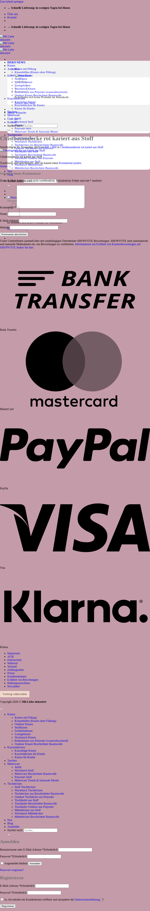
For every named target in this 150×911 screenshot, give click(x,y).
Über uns (12, 14)
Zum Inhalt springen (11, 1)
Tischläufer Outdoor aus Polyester (34, 806)
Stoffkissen (21, 727)
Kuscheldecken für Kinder (30, 105)
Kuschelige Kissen (25, 750)
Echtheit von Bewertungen (22, 679)
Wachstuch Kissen (25, 737)
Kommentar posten (70, 163)
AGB (10, 656)
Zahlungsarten (15, 669)
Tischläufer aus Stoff (26, 800)
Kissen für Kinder (25, 108)
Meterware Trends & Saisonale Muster (36, 131)
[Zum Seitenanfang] (1, 709)
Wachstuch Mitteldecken (29, 813)
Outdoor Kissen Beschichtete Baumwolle (38, 95)
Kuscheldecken (16, 747)
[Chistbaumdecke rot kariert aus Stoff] (22, 150)
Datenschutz (14, 659)
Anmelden (35, 863)
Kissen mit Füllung (25, 68)
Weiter (5, 166)
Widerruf (12, 663)
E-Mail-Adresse (9, 220)
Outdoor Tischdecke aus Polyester (34, 796)
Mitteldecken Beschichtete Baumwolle (36, 167)
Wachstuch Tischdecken (28, 790)
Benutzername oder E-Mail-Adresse (29, 849)
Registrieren (7, 906)
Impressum (13, 653)
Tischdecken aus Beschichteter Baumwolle (39, 144)
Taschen (12, 760)
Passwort (13, 856)
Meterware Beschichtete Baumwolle (36, 773)
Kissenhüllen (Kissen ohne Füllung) (35, 72)
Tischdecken (14, 783)
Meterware (13, 115)
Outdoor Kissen (24, 724)
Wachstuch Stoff (24, 121)
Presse (11, 673)
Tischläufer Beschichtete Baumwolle (35, 154)
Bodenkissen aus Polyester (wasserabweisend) (41, 91)
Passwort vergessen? (12, 870)
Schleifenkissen (24, 730)
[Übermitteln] (8, 130)
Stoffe (18, 118)
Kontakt (12, 17)
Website (4, 227)
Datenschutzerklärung (87, 899)
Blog (10, 823)
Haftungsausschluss (18, 683)
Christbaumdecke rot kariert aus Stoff (81, 147)
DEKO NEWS (16, 62)
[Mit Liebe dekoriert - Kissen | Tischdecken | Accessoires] (10, 46)
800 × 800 (51, 147)
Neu (9, 171)
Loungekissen (23, 734)
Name (3, 213)
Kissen (11, 65)
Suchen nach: (15, 125)
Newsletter (13, 686)
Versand (12, 666)
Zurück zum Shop (25, 103)
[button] (13, 69)
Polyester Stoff (23, 128)
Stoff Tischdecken (25, 787)
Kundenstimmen (16, 676)
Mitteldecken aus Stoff (28, 810)
